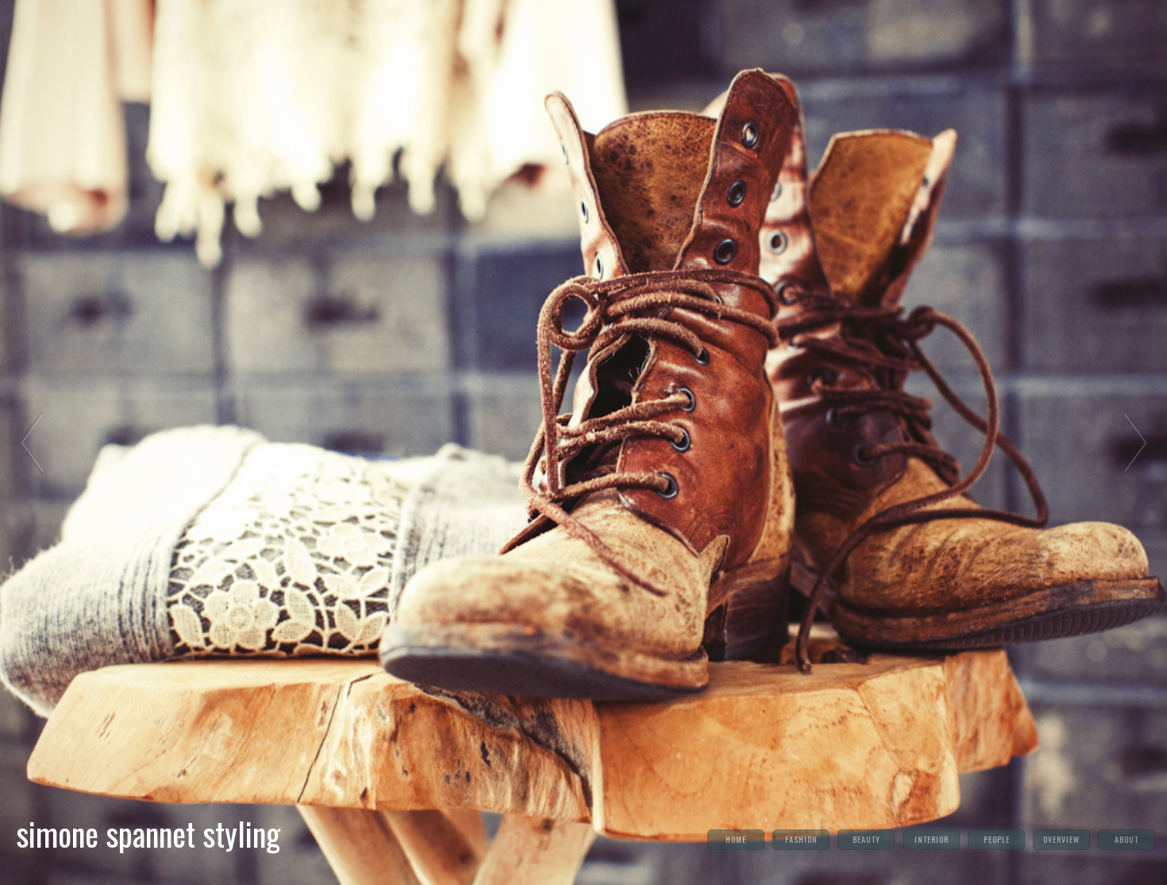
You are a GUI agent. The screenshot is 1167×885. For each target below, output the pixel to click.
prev (30, 443)
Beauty (866, 839)
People (997, 839)
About (1126, 839)
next (1136, 443)
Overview (1061, 839)
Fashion (801, 839)
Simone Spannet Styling (148, 833)
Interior (932, 839)
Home (736, 839)
